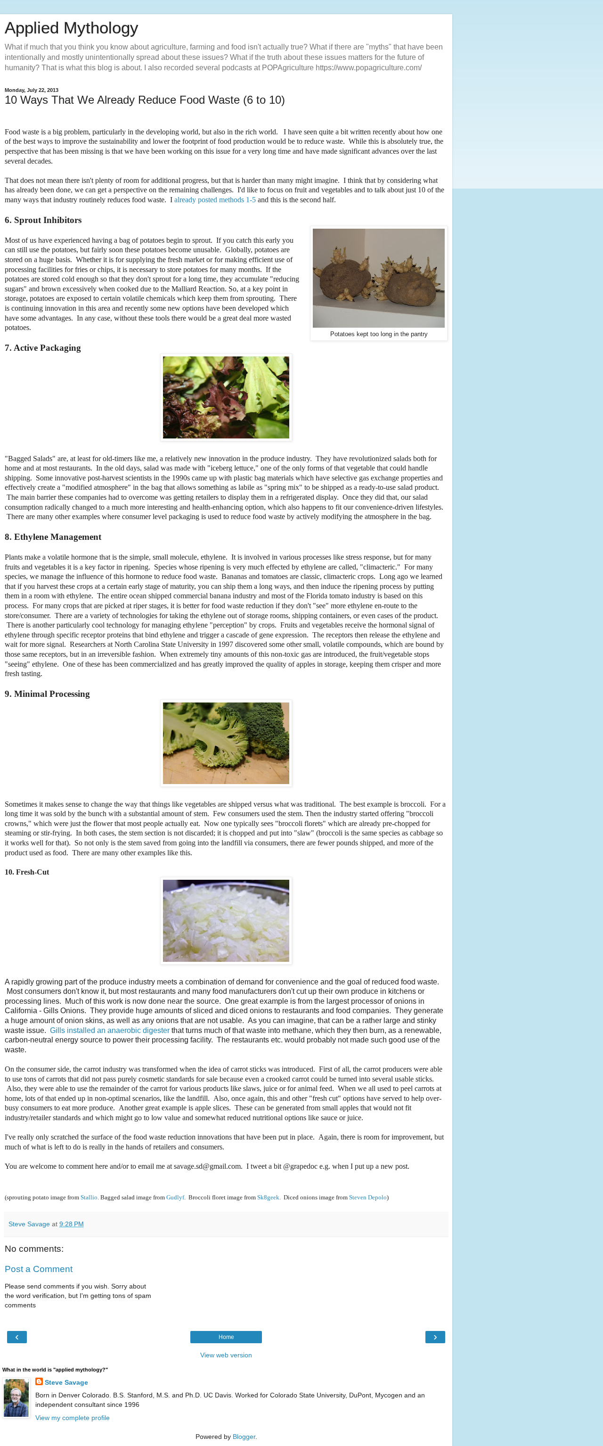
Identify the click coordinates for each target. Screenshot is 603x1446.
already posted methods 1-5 (215, 200)
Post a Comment (39, 1269)
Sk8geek (268, 1197)
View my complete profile (72, 1417)
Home (226, 1337)
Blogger (244, 1436)
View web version (226, 1355)
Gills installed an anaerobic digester (110, 1030)
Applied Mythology (72, 28)
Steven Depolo (368, 1197)
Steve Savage (66, 1382)
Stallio (89, 1197)
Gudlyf (175, 1197)
